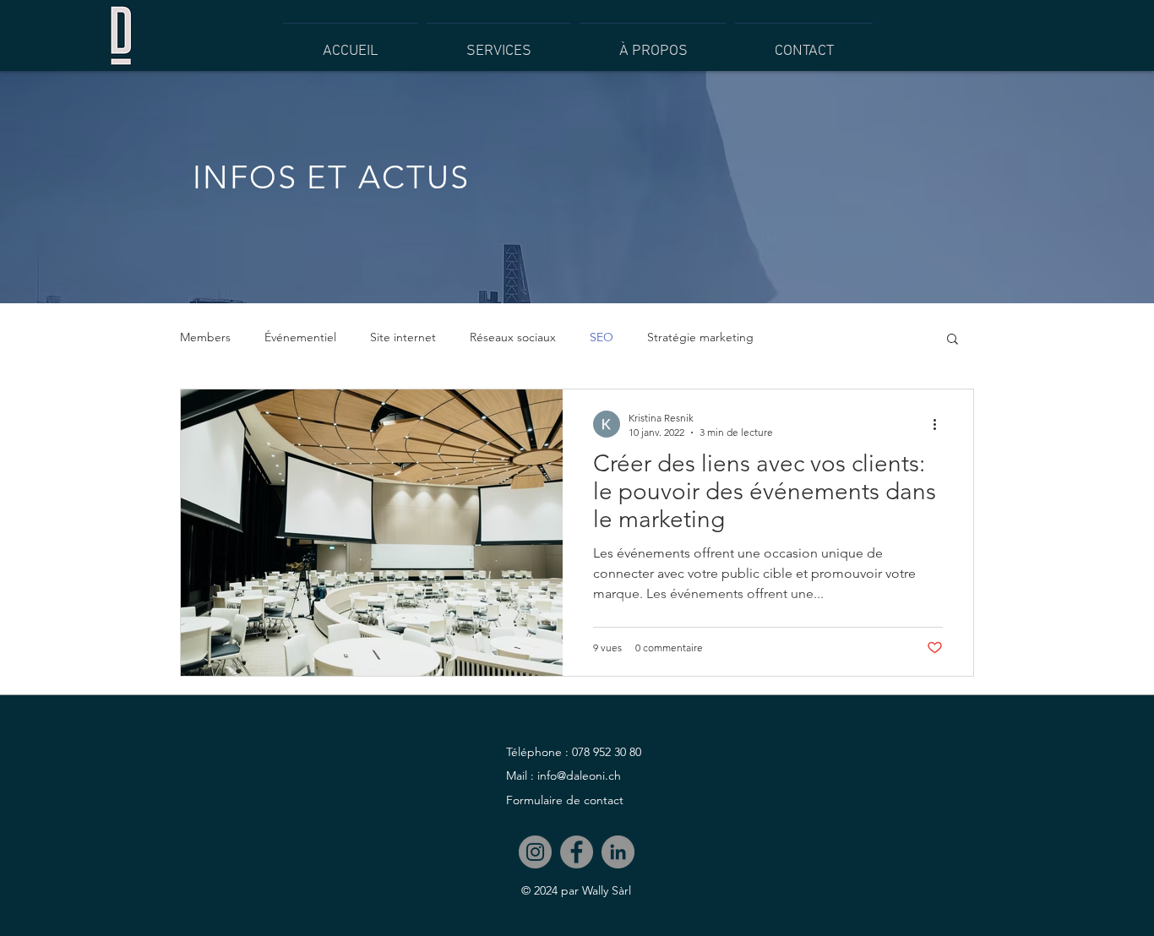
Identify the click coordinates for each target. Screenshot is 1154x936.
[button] (952, 340)
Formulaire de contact (564, 800)
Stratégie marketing (700, 337)
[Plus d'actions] (940, 424)
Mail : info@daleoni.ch (563, 775)
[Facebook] (576, 851)
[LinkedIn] (617, 851)
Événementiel (300, 337)
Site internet (403, 337)
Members (205, 337)
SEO (601, 337)
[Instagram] (535, 851)
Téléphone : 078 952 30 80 (573, 751)
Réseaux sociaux (513, 337)
